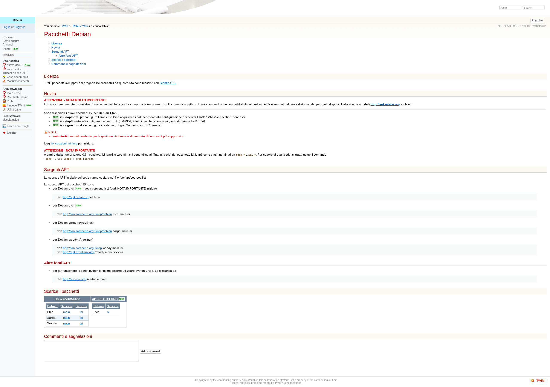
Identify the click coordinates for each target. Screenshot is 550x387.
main (66, 312)
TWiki (65, 26)
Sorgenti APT (60, 51)
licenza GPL (168, 83)
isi (81, 312)
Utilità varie (14, 109)
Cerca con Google (18, 126)
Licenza (56, 43)
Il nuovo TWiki (16, 105)
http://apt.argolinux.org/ (79, 252)
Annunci (8, 44)
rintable (537, 20)
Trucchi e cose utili (14, 72)
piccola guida (11, 119)
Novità (55, 47)
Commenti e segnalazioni (68, 63)
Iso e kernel (14, 93)
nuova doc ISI (15, 65)
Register (19, 27)
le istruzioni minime (64, 143)
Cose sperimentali (18, 77)
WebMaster (539, 25)
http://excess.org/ (74, 279)
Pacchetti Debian (17, 97)
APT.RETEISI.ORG (105, 299)
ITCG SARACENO (67, 298)
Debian (52, 306)
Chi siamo (9, 37)
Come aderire (11, 40)
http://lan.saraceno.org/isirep (82, 248)
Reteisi (17, 20)
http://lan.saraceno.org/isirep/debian (87, 214)
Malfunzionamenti (18, 81)
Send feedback (292, 382)
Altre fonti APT (68, 55)
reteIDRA (8, 54)
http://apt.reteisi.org (385, 104)
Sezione (66, 306)
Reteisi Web (80, 26)
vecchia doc (14, 69)
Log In (6, 27)
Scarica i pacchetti (63, 59)
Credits (11, 132)
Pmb (10, 101)
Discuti (7, 48)
